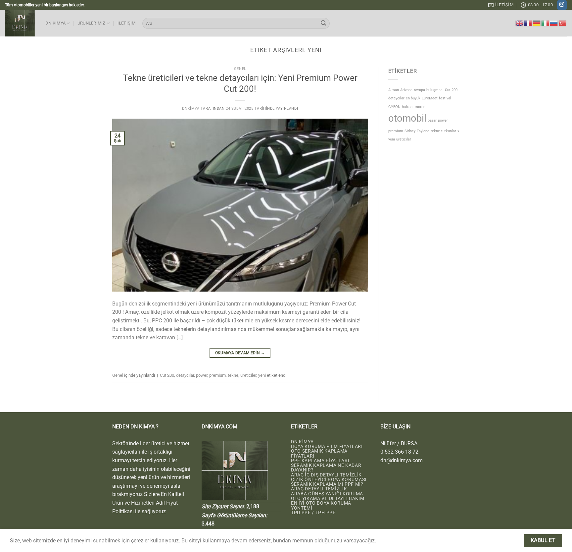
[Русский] (554, 23)
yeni (262, 375)
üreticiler (248, 375)
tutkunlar (448, 131)
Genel (240, 69)
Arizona (406, 90)
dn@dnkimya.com (401, 460)
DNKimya (190, 108)
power (201, 375)
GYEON (394, 107)
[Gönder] (323, 23)
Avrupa (419, 90)
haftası (407, 107)
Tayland (423, 131)
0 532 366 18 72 (399, 452)
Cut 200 (167, 375)
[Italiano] (545, 23)
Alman (393, 90)
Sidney (410, 131)
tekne (233, 375)
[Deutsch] (537, 23)
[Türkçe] (562, 23)
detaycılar (185, 375)
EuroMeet (430, 98)
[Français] (528, 23)
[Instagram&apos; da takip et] (562, 5)
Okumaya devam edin (240, 353)
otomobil (407, 118)
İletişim (127, 23)
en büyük (413, 98)
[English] (519, 23)
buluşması (435, 90)
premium (217, 375)
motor (420, 107)
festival (445, 98)
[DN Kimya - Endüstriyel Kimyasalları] (20, 23)
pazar (432, 120)
